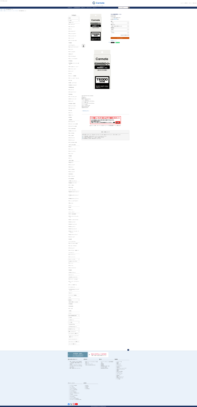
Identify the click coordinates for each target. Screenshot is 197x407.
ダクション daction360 (73, 389)
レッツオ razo (72, 390)
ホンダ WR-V (72, 135)
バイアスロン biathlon (73, 385)
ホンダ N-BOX (72, 133)
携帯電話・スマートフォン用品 (74, 64)
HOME (1, 9)
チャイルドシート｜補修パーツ (74, 341)
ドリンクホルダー (72, 51)
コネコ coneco (72, 396)
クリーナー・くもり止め (73, 279)
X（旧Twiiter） (87, 388)
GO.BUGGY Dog (72, 324)
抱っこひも (71, 203)
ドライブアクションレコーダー (122, 368)
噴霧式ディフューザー (73, 182)
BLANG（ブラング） (72, 272)
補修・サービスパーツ (72, 331)
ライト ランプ (119, 374)
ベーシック (71, 263)
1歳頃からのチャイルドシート (74, 196)
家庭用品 (118, 375)
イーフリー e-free (73, 397)
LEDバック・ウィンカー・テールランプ (74, 232)
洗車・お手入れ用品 (72, 144)
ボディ (71, 146)
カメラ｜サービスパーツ (73, 339)
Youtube (86, 387)
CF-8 (70, 297)
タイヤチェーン (71, 252)
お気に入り (83, 7)
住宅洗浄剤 (71, 306)
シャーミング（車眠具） (73, 295)
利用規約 (102, 363)
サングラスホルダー (73, 56)
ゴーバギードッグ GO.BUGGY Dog (75, 399)
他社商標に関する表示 (104, 368)
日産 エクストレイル (73, 130)
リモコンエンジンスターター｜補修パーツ (74, 336)
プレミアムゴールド (73, 267)
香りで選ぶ (71, 187)
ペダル (71, 73)
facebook (86, 385)
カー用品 (4, 9)
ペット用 (71, 308)
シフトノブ (71, 71)
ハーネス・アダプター (15, 10)
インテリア (71, 153)
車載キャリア (71, 22)
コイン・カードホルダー (73, 58)
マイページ (89, 7)
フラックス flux (72, 387)
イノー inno (72, 386)
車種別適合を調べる (86, 110)
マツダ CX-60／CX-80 (73, 142)
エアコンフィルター (73, 105)
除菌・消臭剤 (71, 160)
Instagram (87, 386)
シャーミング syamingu (73, 395)
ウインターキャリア (73, 35)
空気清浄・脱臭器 (72, 103)
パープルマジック (72, 287)
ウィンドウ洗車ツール (73, 284)
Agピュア (70, 292)
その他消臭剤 (72, 178)
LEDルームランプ (72, 226)
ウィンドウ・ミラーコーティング (74, 282)
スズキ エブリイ (72, 137)
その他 (71, 110)
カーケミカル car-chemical (74, 398)
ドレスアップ (72, 89)
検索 (129, 7)
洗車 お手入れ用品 (120, 371)
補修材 (71, 155)
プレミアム (71, 265)
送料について (113, 24)
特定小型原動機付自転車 (72, 315)
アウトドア (71, 101)
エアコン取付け (72, 169)
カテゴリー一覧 (119, 361)
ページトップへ (128, 350)
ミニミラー (71, 49)
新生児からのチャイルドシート (74, 192)
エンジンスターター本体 (73, 243)
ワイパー (71, 112)
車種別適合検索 (77, 7)
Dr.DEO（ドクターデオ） (73, 261)
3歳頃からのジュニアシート (74, 198)
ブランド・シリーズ (72, 259)
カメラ (70, 205)
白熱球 (71, 239)
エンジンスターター (8, 10)
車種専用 (70, 119)
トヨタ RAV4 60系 (72, 128)
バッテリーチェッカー (73, 96)
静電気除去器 (72, 87)
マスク (70, 313)
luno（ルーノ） (71, 274)
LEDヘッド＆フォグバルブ (74, 219)
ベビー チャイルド (120, 373)
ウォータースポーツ (73, 33)
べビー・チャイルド (72, 189)
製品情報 (116, 359)
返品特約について (113, 40)
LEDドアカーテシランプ (73, 234)
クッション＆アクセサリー (74, 200)
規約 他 (100, 359)
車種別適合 (113, 27)
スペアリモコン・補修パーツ (74, 250)
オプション (71, 209)
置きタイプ (71, 162)
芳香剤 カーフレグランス (121, 369)
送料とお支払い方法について (72, 359)
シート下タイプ (72, 176)
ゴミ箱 (71, 80)
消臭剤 (118, 370)
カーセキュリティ (72, 108)
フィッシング (72, 38)
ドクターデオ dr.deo (73, 388)
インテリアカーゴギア (73, 40)
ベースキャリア (72, 24)
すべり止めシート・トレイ (74, 66)
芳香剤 (71, 117)
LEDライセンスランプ (73, 228)
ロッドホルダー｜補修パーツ (73, 333)
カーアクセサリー (72, 45)
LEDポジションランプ (73, 224)
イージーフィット (72, 254)
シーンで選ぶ (72, 185)
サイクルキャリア (72, 31)
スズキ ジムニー (72, 140)
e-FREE (70, 317)
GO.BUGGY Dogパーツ (73, 326)
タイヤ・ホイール (72, 151)
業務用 (71, 42)
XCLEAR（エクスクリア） (73, 277)
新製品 (118, 362)
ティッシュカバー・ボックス (74, 78)
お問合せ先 (85, 359)
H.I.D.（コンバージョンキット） (74, 217)
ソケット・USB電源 (73, 75)
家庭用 (71, 270)
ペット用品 (70, 322)
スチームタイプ (72, 171)
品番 (112, 21)
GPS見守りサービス (120, 377)
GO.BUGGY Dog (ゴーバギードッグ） (74, 290)
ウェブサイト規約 (104, 367)
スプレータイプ (72, 164)
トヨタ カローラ (72, 121)
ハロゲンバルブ (72, 236)
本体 (70, 207)
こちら (79, 368)
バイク (71, 158)
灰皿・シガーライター (73, 82)
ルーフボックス (72, 26)
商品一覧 (70, 7)
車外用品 (71, 94)
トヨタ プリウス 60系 (73, 126)
